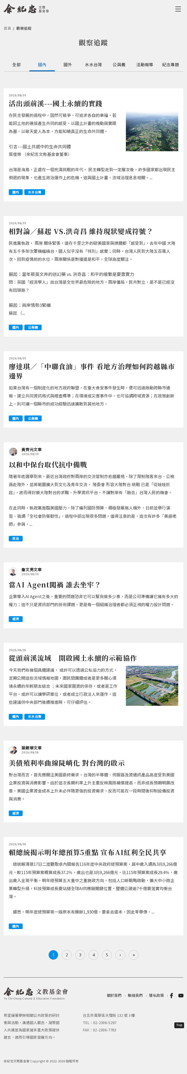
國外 (68, 64)
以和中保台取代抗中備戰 (48, 464)
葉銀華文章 (31, 748)
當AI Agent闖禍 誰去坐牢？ (55, 584)
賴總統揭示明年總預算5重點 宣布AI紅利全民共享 (88, 852)
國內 (42, 64)
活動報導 (144, 64)
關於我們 (114, 995)
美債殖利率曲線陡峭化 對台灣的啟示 (67, 763)
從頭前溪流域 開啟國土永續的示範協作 (73, 658)
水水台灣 (93, 64)
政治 (15, 538)
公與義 (119, 64)
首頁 (7, 28)
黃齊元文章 (31, 449)
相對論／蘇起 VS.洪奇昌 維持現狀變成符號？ (81, 231)
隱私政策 (156, 995)
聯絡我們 (135, 995)
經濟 (15, 618)
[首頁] (26, 8)
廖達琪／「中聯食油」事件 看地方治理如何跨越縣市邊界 (92, 371)
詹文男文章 (31, 569)
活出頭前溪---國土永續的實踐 (56, 103)
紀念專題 (170, 64)
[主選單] (179, 9)
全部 (16, 64)
